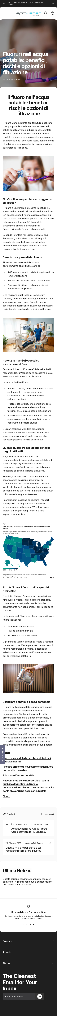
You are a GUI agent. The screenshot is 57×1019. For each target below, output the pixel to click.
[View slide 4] (33, 924)
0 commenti (49, 814)
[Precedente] (4, 3)
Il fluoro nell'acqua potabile (18, 775)
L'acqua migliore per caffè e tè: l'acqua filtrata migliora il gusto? (23, 849)
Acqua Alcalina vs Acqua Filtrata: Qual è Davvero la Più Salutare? (29, 830)
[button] (39, 996)
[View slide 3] (30, 924)
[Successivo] (53, 3)
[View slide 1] (23, 924)
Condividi (11, 814)
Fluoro (6, 796)
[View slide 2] (26, 924)
